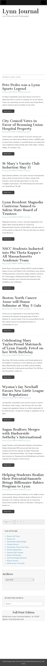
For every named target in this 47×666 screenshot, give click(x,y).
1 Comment (27, 309)
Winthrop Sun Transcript (15, 563)
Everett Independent (14, 550)
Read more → (8, 111)
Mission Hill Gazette (14, 555)
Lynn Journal (20, 11)
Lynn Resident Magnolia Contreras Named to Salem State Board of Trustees (22, 208)
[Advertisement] (23, 48)
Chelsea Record (13, 544)
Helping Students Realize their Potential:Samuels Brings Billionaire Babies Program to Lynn (23, 480)
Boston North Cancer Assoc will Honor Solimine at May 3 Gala (21, 302)
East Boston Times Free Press (18, 547)
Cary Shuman (8, 309)
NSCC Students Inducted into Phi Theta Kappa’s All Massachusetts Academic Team (22, 254)
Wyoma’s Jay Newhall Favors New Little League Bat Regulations (23, 391)
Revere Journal (12, 561)
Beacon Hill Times (13, 536)
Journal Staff (8, 92)
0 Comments (26, 92)
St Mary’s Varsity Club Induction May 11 (21, 165)
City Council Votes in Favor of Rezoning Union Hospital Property (22, 125)
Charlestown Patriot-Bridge (16, 542)
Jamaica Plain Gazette (15, 552)
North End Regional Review (17, 558)
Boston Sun (11, 539)
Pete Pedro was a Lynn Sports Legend (21, 87)
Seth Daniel (7, 132)
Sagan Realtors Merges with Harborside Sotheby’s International (21, 433)
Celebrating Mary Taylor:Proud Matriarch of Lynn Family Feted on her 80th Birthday (22, 346)
